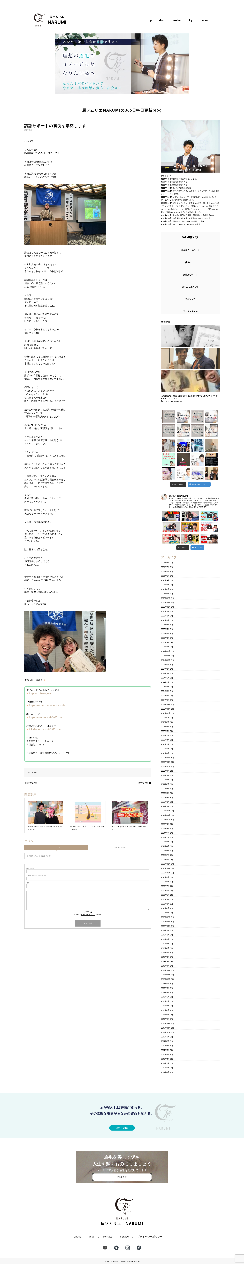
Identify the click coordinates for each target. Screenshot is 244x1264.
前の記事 (32, 783)
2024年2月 (165, 695)
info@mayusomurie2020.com (45, 729)
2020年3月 (165, 904)
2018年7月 (165, 992)
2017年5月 (165, 1054)
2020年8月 (165, 881)
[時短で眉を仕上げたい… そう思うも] (197, 473)
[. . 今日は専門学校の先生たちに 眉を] (197, 445)
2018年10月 (166, 979)
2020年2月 (165, 908)
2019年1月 (165, 966)
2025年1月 (165, 646)
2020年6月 (165, 890)
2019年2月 (165, 961)
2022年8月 (165, 775)
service (177, 20)
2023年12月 (166, 704)
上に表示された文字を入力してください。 (87, 914)
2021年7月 (165, 833)
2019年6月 (165, 943)
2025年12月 (166, 598)
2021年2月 (165, 855)
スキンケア (190, 299)
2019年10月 (166, 926)
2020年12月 (166, 864)
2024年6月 (165, 678)
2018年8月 (165, 988)
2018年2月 (165, 1014)
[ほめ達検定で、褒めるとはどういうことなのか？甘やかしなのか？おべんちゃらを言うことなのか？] (190, 358)
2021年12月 (166, 811)
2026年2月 (165, 589)
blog (190, 20)
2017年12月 (166, 1023)
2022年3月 (165, 797)
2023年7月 (165, 726)
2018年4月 (165, 1005)
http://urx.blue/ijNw (40, 693)
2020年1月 (165, 912)
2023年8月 (165, 722)
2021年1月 (165, 859)
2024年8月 (165, 669)
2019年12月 (166, 917)
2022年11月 (166, 762)
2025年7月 (165, 620)
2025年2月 (165, 642)
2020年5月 (165, 895)
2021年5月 (165, 841)
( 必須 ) (30, 868)
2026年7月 (165, 567)
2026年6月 (165, 571)
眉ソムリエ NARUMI (119, 1261)
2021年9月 (165, 824)
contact (204, 20)
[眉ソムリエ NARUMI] (48, 19)
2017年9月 (165, 1037)
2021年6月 (165, 837)
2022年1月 (165, 806)
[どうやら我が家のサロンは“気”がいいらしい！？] (190, 381)
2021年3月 (165, 850)
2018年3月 (165, 1010)
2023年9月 (165, 717)
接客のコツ (190, 262)
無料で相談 (122, 1128)
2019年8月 (165, 935)
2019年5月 (165, 948)
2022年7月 (165, 779)
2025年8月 (165, 616)
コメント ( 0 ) (56, 847)
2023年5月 (165, 735)
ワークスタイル (190, 311)
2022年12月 (166, 757)
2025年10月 (166, 607)
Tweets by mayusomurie (171, 401)
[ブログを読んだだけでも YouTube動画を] (168, 459)
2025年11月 (166, 602)
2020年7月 (165, 886)
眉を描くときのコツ (190, 250)
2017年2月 (165, 1067)
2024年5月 (165, 682)
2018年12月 (166, 970)
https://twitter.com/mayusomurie (47, 705)
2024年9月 (165, 664)
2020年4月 (165, 899)
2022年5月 (165, 788)
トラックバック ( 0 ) (119, 847)
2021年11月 (166, 815)
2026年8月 (165, 562)
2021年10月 (166, 819)
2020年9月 (165, 877)
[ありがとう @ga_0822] (183, 459)
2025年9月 (165, 611)
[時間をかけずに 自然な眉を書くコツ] (183, 473)
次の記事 (143, 783)
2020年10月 (166, 873)
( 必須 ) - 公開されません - (37, 875)
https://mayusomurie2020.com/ (46, 717)
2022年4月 (165, 793)
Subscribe (198, 547)
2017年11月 (166, 1028)
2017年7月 (165, 1045)
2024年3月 (165, 691)
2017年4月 (165, 1059)
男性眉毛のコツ (190, 274)
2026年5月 (165, 576)
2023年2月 (165, 748)
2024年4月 (165, 686)
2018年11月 (166, 974)
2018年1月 (165, 1019)
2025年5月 (165, 629)
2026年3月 (165, 584)
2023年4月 (165, 740)
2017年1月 (165, 1072)
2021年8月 (165, 828)
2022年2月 (165, 802)
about (162, 20)
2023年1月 (165, 753)
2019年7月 (165, 939)
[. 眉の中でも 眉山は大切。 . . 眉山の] (211, 430)
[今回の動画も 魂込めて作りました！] (197, 459)
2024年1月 (165, 700)
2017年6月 (165, 1050)
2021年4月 (165, 846)
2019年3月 (165, 957)
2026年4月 (165, 580)
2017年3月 (165, 1063)
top (150, 20)
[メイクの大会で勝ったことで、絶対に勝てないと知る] (190, 336)
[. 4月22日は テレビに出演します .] (211, 473)
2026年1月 (165, 593)
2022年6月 (165, 784)
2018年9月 (165, 983)
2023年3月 (165, 744)
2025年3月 (165, 638)
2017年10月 (166, 1032)
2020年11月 (166, 868)
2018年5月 (165, 1001)
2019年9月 (165, 930)
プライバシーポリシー (150, 1236)
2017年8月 (165, 1041)
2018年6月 (165, 997)
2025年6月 (165, 624)
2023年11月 (166, 709)
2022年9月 (165, 771)
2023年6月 (165, 731)
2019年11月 (166, 921)
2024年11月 (166, 655)
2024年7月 (165, 673)
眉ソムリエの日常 (190, 286)
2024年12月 (166, 651)
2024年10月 (166, 660)
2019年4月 (165, 952)
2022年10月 (166, 766)
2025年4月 (165, 633)
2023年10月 (166, 713)
